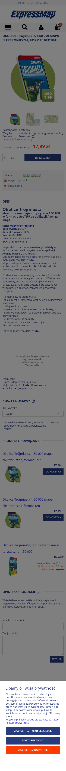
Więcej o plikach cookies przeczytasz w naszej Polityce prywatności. (32, 721)
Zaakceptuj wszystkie (33, 750)
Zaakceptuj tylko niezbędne (33, 731)
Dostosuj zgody (33, 740)
